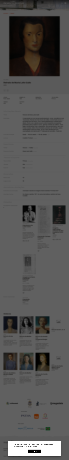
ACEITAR (34, 451)
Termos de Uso (32, 446)
